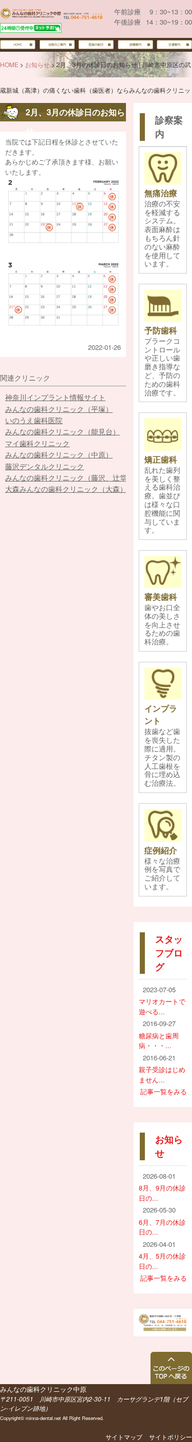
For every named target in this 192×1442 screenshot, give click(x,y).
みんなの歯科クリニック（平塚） (59, 409)
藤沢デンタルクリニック (44, 466)
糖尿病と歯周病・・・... (159, 1041)
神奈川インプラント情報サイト (55, 397)
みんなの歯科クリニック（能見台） (62, 431)
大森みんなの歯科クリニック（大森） (66, 489)
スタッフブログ (169, 952)
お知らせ (37, 64)
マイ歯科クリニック (37, 443)
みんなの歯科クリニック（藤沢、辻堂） (69, 477)
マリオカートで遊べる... (162, 1006)
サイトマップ (123, 1436)
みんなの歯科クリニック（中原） (59, 454)
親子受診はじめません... (162, 1074)
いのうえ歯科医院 (33, 420)
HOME (9, 64)
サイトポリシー (170, 1436)
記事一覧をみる (163, 1091)
